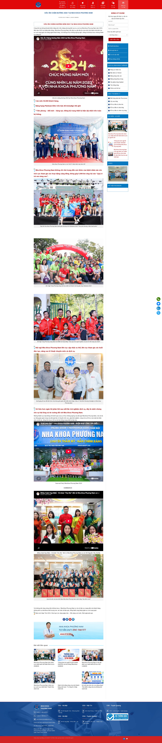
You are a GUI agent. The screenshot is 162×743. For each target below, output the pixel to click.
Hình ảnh (103, 6)
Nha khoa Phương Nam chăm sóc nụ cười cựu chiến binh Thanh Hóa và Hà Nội (44, 687)
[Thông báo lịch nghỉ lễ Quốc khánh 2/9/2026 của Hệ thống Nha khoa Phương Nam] (68, 655)
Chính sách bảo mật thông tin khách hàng (44, 722)
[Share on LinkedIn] (73, 619)
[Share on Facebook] (64, 619)
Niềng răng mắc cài (115, 76)
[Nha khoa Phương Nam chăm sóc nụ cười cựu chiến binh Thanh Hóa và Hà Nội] (44, 678)
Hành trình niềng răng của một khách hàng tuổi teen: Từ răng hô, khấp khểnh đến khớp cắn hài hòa (68, 687)
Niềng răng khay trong (116, 79)
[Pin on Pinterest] (70, 619)
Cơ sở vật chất (114, 54)
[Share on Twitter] (67, 619)
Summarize (68, 488)
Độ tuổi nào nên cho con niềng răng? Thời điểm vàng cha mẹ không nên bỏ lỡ (92, 687)
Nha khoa (82, 6)
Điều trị (93, 6)
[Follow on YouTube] (127, 739)
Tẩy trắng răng (114, 85)
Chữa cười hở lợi (115, 88)
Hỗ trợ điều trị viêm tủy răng (118, 110)
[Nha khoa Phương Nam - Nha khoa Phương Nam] (39, 4)
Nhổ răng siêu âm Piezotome (118, 98)
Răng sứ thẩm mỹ (115, 69)
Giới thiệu (72, 6)
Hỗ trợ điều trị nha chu (116, 104)
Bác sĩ (113, 6)
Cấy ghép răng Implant (117, 82)
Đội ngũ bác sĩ (114, 50)
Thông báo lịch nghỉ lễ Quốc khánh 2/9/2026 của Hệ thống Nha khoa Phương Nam (68, 664)
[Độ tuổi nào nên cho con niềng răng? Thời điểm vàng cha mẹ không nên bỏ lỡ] (92, 678)
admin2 (77, 17)
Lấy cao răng (114, 101)
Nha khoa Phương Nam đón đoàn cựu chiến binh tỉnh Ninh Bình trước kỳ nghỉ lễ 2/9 (44, 664)
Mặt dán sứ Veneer (116, 73)
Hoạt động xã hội (115, 59)
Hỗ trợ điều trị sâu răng (117, 107)
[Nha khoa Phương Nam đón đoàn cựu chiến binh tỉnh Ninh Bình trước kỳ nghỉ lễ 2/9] (44, 655)
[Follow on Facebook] (124, 739)
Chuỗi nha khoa (114, 46)
